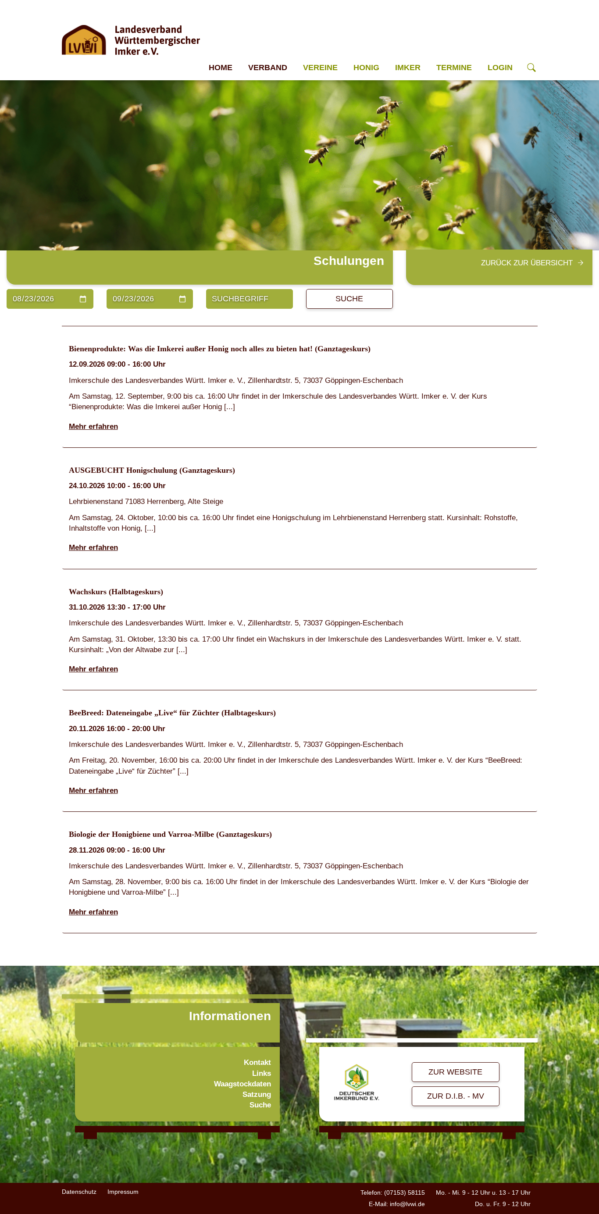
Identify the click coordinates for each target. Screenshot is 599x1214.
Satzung (256, 1094)
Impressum (123, 1191)
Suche (349, 298)
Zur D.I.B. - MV (455, 1096)
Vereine (320, 67)
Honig (366, 67)
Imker (408, 67)
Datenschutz (79, 1191)
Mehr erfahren (93, 426)
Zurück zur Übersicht (527, 263)
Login (500, 67)
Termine (454, 67)
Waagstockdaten (242, 1084)
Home (220, 67)
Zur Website (455, 1072)
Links (261, 1073)
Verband (267, 67)
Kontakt (257, 1062)
